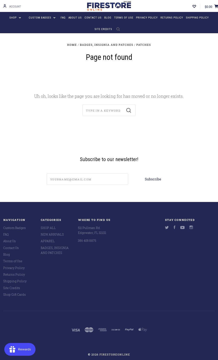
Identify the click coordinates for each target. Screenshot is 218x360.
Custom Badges (40, 17)
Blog (107, 17)
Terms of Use (123, 17)
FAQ (63, 17)
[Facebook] (174, 228)
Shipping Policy (197, 17)
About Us (75, 17)
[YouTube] (182, 228)
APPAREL (48, 241)
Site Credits (103, 29)
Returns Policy (172, 17)
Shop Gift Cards (14, 294)
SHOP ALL (48, 228)
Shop (13, 17)
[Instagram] (191, 228)
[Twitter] (167, 228)
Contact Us (93, 17)
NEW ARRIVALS (52, 234)
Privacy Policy (147, 17)
